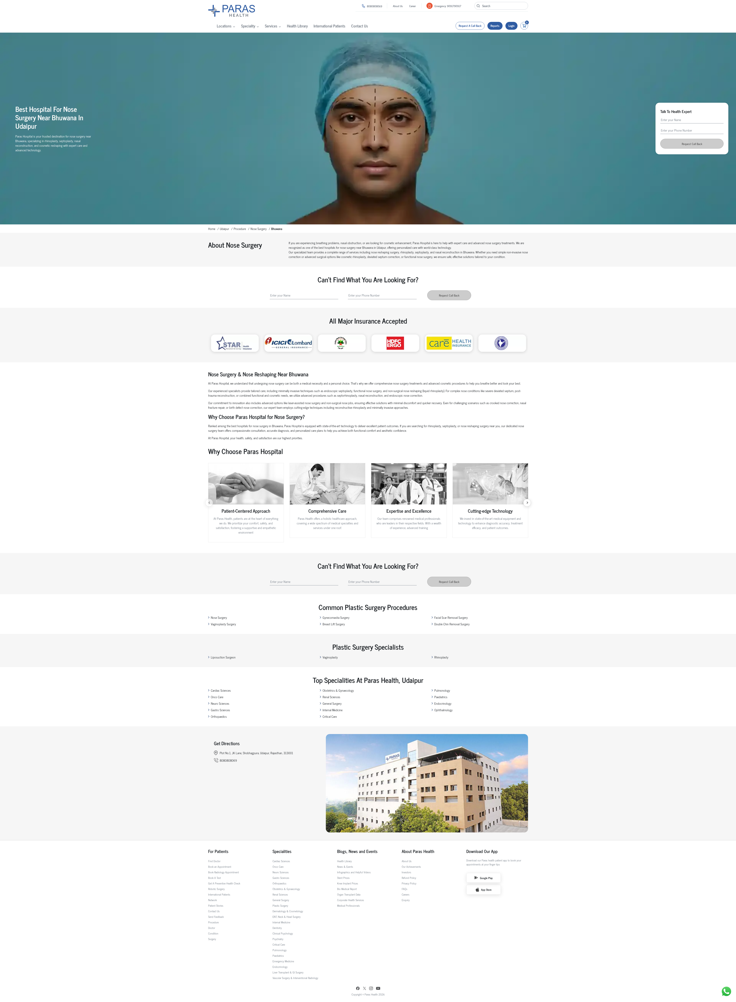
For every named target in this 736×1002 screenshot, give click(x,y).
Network (212, 900)
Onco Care (217, 697)
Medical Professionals (348, 905)
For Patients (218, 851)
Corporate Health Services (350, 900)
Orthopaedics (219, 716)
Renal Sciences (331, 697)
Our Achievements (411, 866)
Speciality (248, 26)
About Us (398, 6)
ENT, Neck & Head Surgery (287, 916)
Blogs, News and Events (357, 851)
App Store (486, 889)
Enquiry (406, 900)
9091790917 (454, 6)
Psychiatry (278, 939)
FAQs (404, 889)
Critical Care (330, 716)
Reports (494, 25)
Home (211, 228)
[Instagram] (371, 988)
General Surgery (332, 703)
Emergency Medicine (283, 961)
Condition (213, 933)
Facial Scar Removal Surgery (451, 617)
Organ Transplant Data (348, 894)
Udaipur (224, 228)
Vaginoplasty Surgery (223, 624)
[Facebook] (357, 988)
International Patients (329, 26)
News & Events (345, 866)
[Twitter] (364, 989)
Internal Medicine (333, 710)
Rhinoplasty (441, 657)
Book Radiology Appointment (223, 872)
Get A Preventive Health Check (224, 883)
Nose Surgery (259, 228)
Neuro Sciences (220, 703)
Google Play (486, 878)
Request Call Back (692, 143)
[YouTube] (378, 988)
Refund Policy (409, 877)
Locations (224, 26)
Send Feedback (216, 916)
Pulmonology (442, 690)
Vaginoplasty (330, 657)
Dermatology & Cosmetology (288, 911)
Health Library (297, 26)
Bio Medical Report (347, 889)
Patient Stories (215, 905)
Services (271, 26)
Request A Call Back (470, 25)
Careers (405, 894)
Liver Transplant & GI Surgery (288, 972)
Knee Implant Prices (347, 883)
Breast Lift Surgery (334, 624)
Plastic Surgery (280, 905)
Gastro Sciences (220, 710)
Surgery (212, 939)
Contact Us (359, 26)
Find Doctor (214, 861)
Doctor (211, 927)
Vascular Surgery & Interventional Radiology (295, 978)
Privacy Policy (409, 883)
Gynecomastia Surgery (336, 617)
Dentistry (277, 927)
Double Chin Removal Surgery (452, 624)
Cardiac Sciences (221, 690)
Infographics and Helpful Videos (354, 872)
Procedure (240, 228)
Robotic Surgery (216, 889)
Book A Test (214, 877)
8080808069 (374, 6)
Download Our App (482, 851)
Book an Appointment (219, 866)
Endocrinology (442, 703)
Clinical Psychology (283, 933)
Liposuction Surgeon (223, 657)
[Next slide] (527, 503)
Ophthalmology (443, 710)
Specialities (282, 851)
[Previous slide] (209, 503)
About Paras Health (418, 851)
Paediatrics (440, 697)
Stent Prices (343, 877)
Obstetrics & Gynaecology (338, 690)
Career (412, 6)
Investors (406, 872)
